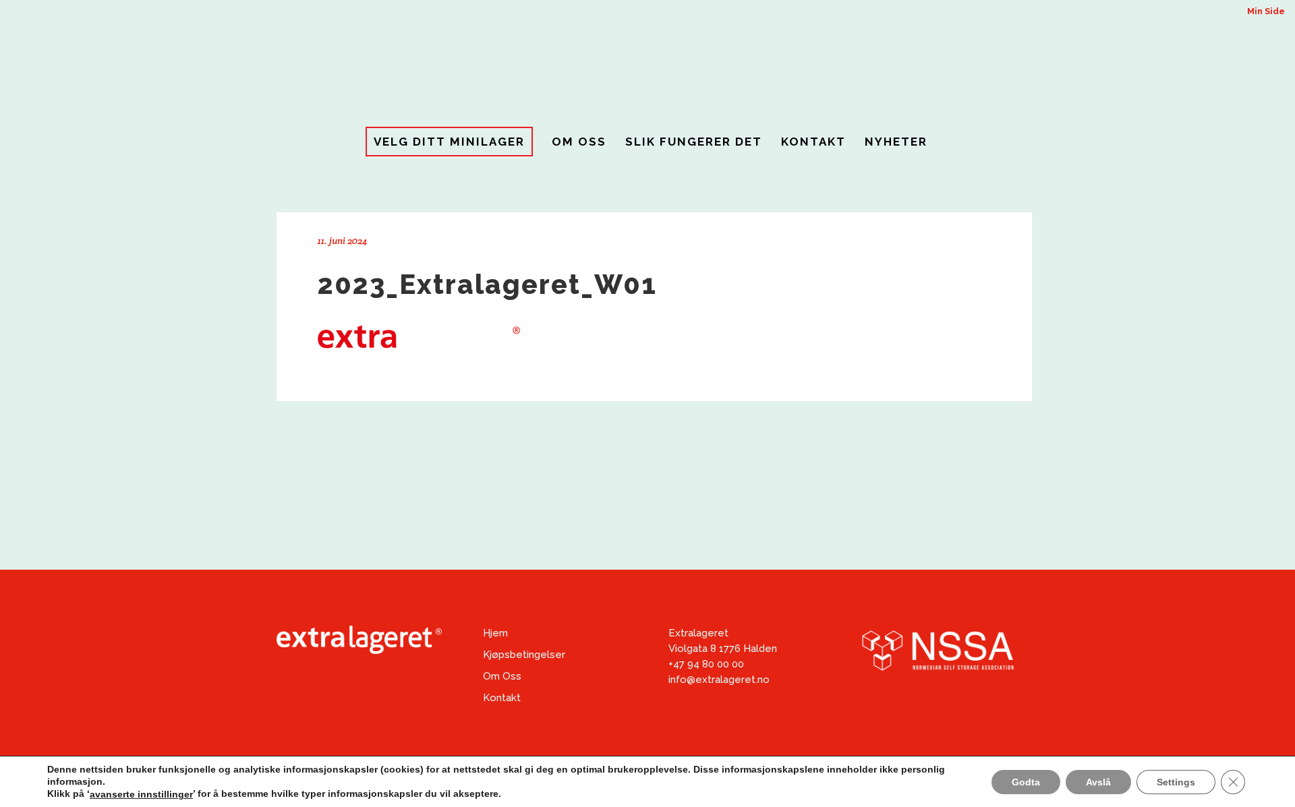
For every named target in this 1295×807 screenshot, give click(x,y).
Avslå (1098, 781)
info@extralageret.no (719, 680)
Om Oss (502, 676)
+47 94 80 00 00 (706, 664)
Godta (1026, 781)
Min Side (1266, 11)
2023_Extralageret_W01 (487, 284)
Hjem (495, 633)
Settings (1176, 781)
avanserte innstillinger (141, 794)
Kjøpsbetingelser (524, 655)
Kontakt (502, 698)
